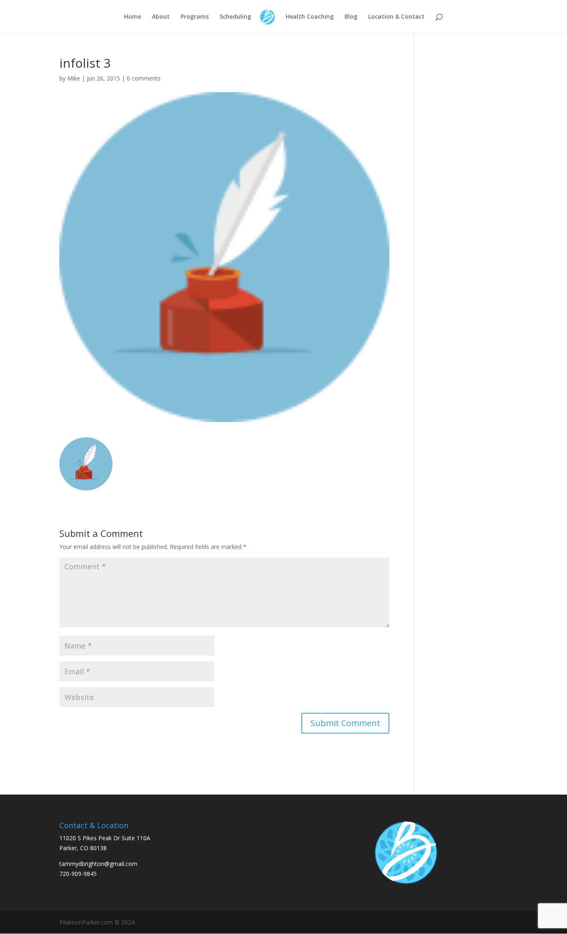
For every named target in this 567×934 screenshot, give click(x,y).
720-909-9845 (78, 874)
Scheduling (235, 17)
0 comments (144, 78)
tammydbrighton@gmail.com (98, 864)
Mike (73, 78)
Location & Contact (396, 17)
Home (132, 17)
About (161, 17)
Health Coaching (310, 17)
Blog (351, 17)
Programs (195, 17)
